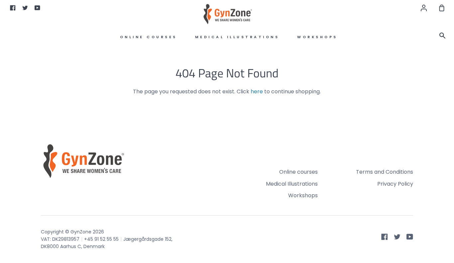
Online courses (148, 37)
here (257, 91)
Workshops (317, 37)
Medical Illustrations (237, 37)
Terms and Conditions (384, 172)
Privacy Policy (395, 184)
